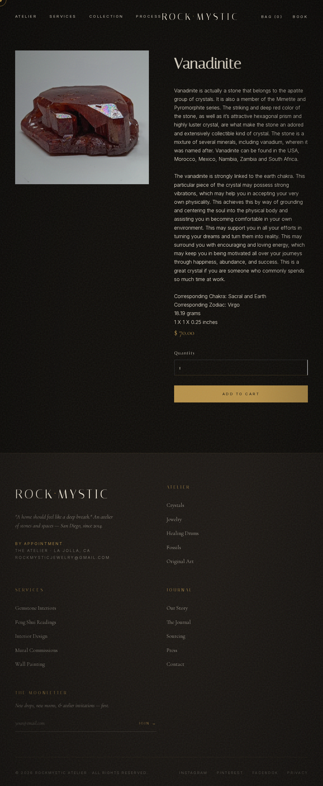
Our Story (177, 608)
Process (149, 16)
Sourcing (176, 636)
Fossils (174, 547)
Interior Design (31, 636)
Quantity (185, 353)
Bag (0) (272, 17)
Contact (175, 664)
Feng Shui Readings (35, 622)
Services (63, 16)
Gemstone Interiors (35, 608)
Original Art (180, 561)
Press (172, 650)
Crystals (175, 505)
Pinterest (230, 773)
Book (300, 17)
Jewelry (174, 519)
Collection (106, 16)
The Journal (179, 622)
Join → (147, 723)
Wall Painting (30, 664)
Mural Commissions (36, 650)
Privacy (297, 773)
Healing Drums (183, 533)
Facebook (265, 773)
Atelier (26, 16)
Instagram (193, 773)
